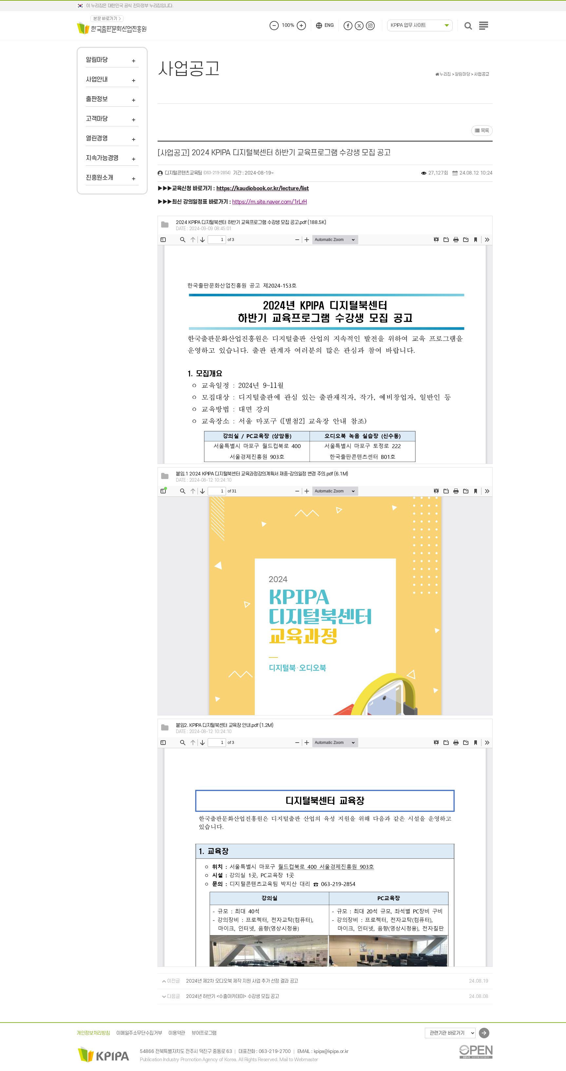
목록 (484, 131)
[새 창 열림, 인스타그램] (370, 25)
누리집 (445, 74)
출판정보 (97, 99)
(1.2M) (225, 725)
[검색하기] (468, 25)
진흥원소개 (99, 178)
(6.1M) (262, 474)
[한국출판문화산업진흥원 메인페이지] (112, 27)
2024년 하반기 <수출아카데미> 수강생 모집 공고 (232, 996)
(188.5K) (251, 222)
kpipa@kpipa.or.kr (331, 1051)
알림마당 (97, 60)
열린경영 (97, 138)
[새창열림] (476, 1052)
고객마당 (97, 119)
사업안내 (97, 79)
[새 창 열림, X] (359, 25)
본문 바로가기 (105, 18)
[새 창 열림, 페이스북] (348, 25)
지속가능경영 (102, 158)
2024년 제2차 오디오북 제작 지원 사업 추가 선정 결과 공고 (242, 981)
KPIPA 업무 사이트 (408, 25)
